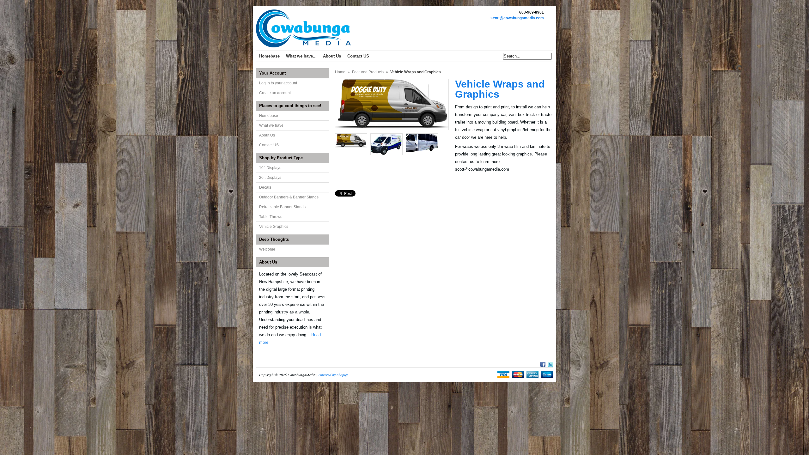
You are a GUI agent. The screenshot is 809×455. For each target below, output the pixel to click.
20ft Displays (270, 177)
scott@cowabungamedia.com (517, 18)
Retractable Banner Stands (282, 207)
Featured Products (368, 72)
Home (340, 72)
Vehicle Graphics (273, 226)
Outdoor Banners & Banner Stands (289, 197)
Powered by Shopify (333, 374)
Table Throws (270, 217)
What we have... (272, 125)
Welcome (267, 249)
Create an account (275, 93)
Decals (265, 187)
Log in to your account (278, 83)
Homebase (268, 115)
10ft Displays (270, 168)
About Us (267, 135)
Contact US (269, 145)
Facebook (542, 363)
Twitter (550, 363)
